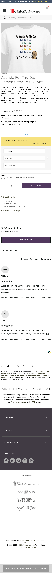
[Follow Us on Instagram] (24, 460)
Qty (5, 186)
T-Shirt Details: (8, 197)
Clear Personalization (41, 143)
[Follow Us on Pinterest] (18, 460)
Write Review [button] (26, 239)
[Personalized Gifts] (25, 9)
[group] (26, 228)
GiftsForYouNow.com (27, 545)
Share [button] (33, 297)
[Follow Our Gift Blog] (31, 460)
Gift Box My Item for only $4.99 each (20, 177)
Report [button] (27, 297)
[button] (21, 352)
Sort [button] (3, 250)
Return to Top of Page (10, 211)
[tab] (29, 259)
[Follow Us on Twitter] (12, 460)
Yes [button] (22, 297)
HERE (33, 402)
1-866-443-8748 (29, 547)
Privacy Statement (18, 402)
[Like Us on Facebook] (6, 460)
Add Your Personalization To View (26, 568)
